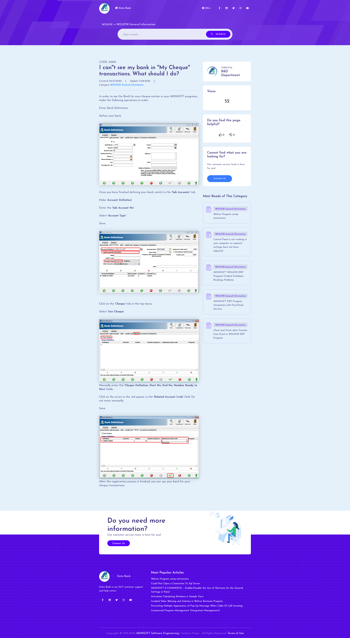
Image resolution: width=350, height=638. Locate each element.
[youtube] (247, 8)
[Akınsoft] (104, 8)
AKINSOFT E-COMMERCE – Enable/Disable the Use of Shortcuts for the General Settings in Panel (197, 590)
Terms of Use (236, 633)
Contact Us (219, 178)
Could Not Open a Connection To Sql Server (175, 583)
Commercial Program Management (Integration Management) (185, 610)
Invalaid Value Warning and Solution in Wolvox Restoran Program (187, 601)
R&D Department (230, 73)
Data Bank (124, 8)
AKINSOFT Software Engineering (157, 633)
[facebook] (219, 8)
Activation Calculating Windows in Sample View (177, 596)
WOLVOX (107, 24)
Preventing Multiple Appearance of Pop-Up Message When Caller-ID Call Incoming (197, 606)
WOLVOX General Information (127, 85)
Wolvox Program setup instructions (170, 579)
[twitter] (233, 8)
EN (206, 8)
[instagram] (240, 8)
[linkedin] (226, 8)
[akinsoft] (104, 576)
